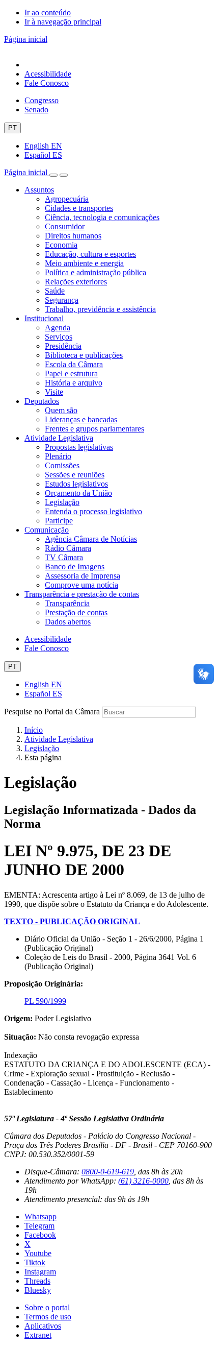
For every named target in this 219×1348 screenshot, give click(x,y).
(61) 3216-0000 (143, 1180)
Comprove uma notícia (81, 585)
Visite (54, 392)
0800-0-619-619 (107, 1171)
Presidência (63, 346)
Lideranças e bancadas (81, 419)
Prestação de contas (76, 612)
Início (33, 730)
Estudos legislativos (76, 483)
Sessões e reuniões (74, 474)
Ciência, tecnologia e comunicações (102, 217)
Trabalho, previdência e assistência (100, 309)
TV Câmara (64, 557)
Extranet (37, 1335)
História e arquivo (73, 382)
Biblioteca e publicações (84, 355)
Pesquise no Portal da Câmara (52, 711)
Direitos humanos (73, 235)
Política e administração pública (95, 272)
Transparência (67, 603)
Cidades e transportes (79, 208)
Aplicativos (42, 1325)
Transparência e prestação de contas (81, 594)
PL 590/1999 (45, 1001)
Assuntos (39, 189)
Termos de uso (47, 1316)
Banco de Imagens (74, 566)
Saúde (55, 290)
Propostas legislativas (79, 447)
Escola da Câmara (74, 364)
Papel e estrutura (71, 373)
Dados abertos (68, 621)
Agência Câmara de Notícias (91, 539)
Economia (61, 244)
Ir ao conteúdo (47, 12)
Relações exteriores (76, 281)
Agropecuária (67, 199)
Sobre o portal (47, 1307)
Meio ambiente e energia (84, 263)
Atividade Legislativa (58, 438)
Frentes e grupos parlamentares (94, 428)
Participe (59, 520)
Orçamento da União (78, 493)
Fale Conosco (46, 83)
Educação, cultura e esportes (90, 254)
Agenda (57, 327)
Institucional (44, 318)
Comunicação (46, 529)
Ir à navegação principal (62, 21)
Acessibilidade (47, 73)
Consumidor (65, 226)
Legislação (62, 502)
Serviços (58, 336)
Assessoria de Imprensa (82, 575)
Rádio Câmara (68, 548)
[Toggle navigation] (53, 175)
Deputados (41, 401)
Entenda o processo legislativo (93, 511)
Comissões (62, 465)
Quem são (61, 410)
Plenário (58, 456)
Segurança (61, 300)
